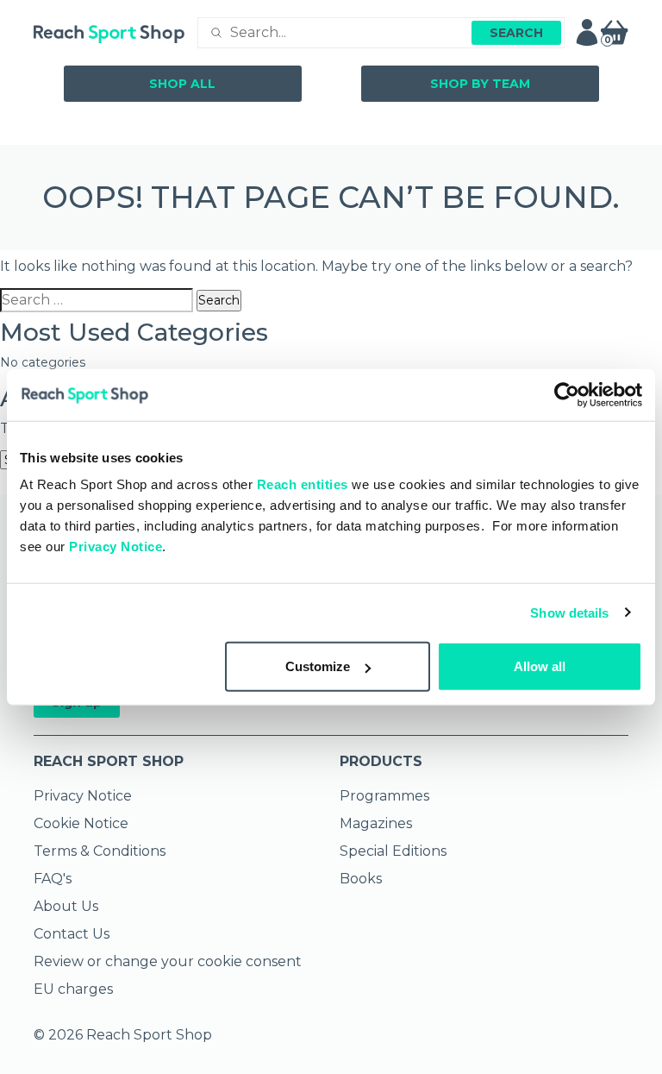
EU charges (73, 989)
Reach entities (302, 484)
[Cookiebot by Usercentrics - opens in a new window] (566, 394)
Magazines (376, 823)
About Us (66, 906)
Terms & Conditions (100, 851)
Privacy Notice (115, 546)
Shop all (182, 83)
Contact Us (71, 934)
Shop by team (480, 83)
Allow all (539, 666)
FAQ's (53, 878)
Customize (317, 666)
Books (361, 878)
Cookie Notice (81, 823)
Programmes (384, 796)
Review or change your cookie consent (168, 961)
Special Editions (393, 851)
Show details (569, 612)
